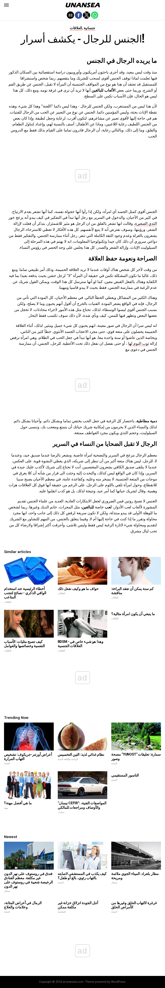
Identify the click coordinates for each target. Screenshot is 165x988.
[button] (6, 5)
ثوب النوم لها (138, 343)
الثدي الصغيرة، (145, 223)
